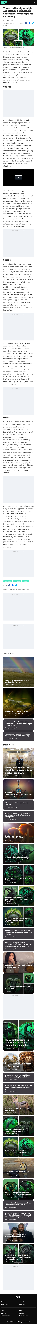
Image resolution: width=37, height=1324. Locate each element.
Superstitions (23, 1316)
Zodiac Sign (8, 581)
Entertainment (5, 1316)
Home (5, 589)
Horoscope (17, 581)
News (21, 1310)
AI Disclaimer (5, 1302)
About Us (22, 1302)
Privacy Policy (5, 1304)
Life (2, 1310)
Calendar (22, 1304)
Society (21, 1313)
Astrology (6, 25)
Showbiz (3, 1313)
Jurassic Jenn (9, 20)
